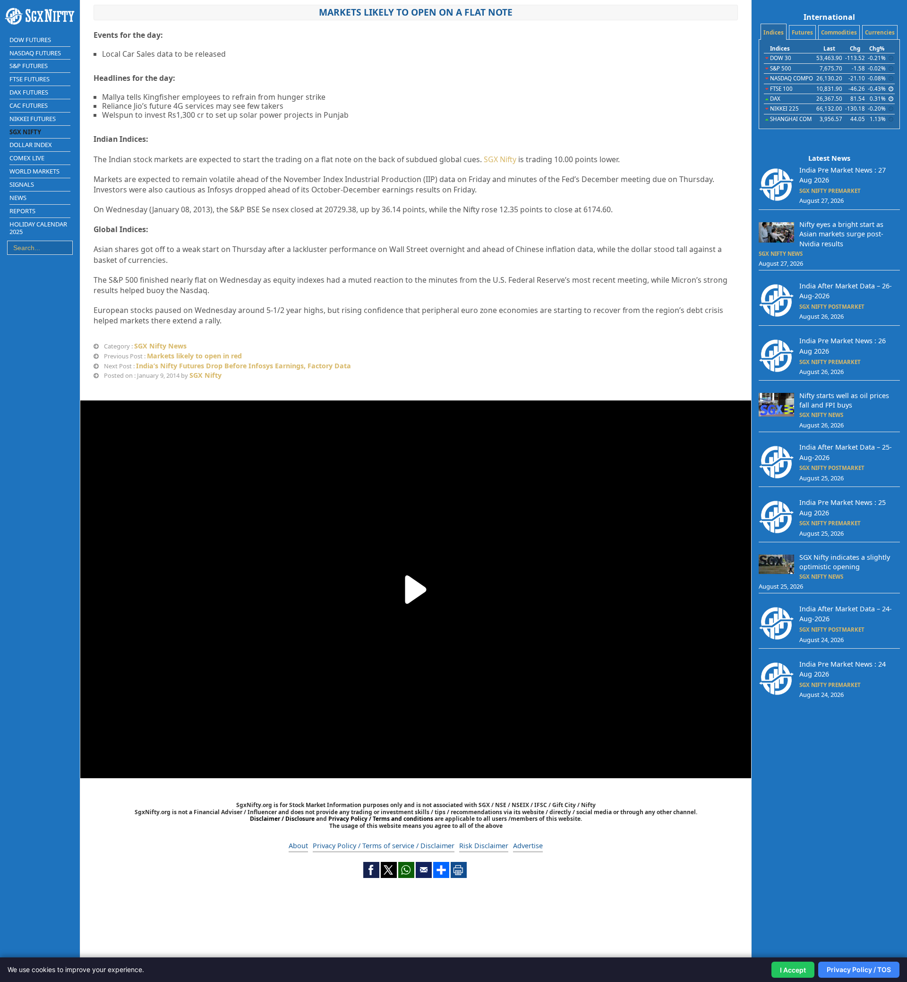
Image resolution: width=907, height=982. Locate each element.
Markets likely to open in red (194, 355)
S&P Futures (28, 65)
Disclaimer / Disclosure (283, 819)
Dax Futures (28, 92)
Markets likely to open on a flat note (416, 12)
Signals (21, 184)
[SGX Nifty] (40, 16)
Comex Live (26, 158)
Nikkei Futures (32, 118)
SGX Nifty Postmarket (831, 306)
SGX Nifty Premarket (830, 190)
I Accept (793, 970)
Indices (773, 32)
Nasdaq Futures (35, 53)
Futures (802, 32)
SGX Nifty (500, 159)
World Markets (34, 171)
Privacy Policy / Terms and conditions (380, 819)
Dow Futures (30, 39)
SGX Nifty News (160, 345)
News (17, 197)
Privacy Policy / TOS (859, 969)
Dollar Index (30, 144)
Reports (22, 211)
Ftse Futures (29, 79)
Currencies (880, 32)
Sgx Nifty (25, 132)
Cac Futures (28, 105)
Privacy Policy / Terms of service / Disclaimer (383, 845)
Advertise (528, 845)
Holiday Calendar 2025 (38, 228)
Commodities (839, 32)
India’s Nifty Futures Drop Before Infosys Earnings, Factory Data (243, 365)
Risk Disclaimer (483, 845)
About (298, 845)
